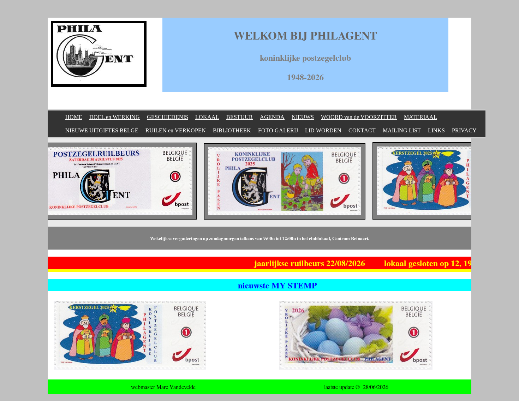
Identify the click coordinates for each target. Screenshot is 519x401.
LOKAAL (207, 117)
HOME (73, 117)
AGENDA (272, 117)
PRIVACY (464, 130)
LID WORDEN (323, 130)
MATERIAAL (420, 117)
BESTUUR (239, 117)
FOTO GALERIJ (278, 130)
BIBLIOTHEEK (232, 130)
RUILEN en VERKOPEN (175, 130)
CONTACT (362, 130)
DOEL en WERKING (114, 117)
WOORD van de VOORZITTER (359, 117)
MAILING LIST (402, 130)
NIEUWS (303, 117)
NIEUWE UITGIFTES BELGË (101, 130)
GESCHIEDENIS (167, 117)
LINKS (436, 130)
